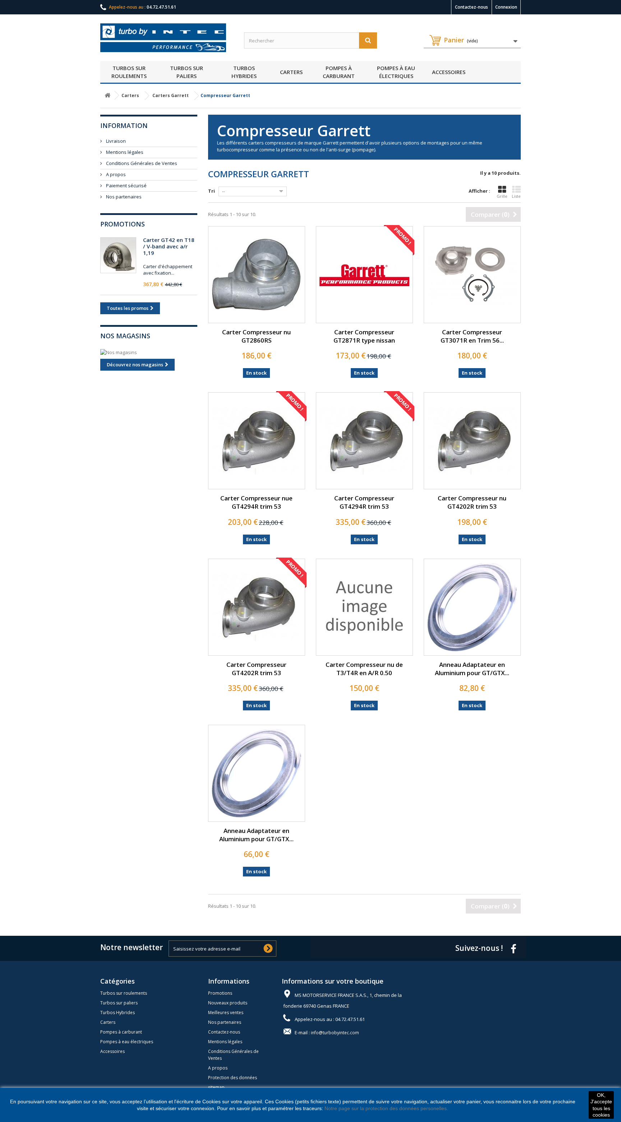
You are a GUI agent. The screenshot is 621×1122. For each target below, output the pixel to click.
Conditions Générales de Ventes (141, 163)
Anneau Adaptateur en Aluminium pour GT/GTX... (472, 668)
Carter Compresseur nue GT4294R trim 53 (256, 502)
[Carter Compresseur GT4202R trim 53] (257, 607)
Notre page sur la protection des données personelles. (386, 1108)
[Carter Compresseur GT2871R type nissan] (364, 275)
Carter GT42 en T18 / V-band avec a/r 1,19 (168, 246)
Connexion (506, 7)
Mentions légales (124, 152)
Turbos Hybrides (244, 71)
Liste (516, 196)
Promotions (122, 224)
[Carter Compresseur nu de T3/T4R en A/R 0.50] (364, 607)
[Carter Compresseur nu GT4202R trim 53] (472, 441)
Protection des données (232, 1078)
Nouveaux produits (227, 1003)
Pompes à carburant (339, 71)
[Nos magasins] (148, 352)
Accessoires (448, 71)
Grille (502, 196)
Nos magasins (125, 335)
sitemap (216, 1087)
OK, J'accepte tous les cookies (601, 1105)
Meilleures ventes (225, 1012)
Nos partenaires (123, 196)
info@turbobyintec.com (335, 1033)
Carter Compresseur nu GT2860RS (256, 336)
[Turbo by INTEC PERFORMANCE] (166, 37)
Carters (291, 71)
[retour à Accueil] (107, 95)
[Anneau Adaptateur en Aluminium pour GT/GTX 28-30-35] (472, 607)
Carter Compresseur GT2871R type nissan (364, 336)
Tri (211, 191)
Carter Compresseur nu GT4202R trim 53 (472, 502)
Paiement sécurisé (126, 185)
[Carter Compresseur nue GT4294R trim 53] (257, 441)
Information (124, 125)
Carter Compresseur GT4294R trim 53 (364, 502)
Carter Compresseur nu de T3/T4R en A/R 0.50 (364, 668)
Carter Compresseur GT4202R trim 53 (256, 668)
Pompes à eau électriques (396, 71)
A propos (115, 174)
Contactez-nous (471, 7)
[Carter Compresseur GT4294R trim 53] (364, 441)
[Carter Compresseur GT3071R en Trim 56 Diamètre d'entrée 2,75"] (472, 275)
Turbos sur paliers (186, 71)
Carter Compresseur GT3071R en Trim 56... (472, 336)
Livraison (115, 141)
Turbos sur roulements (129, 71)
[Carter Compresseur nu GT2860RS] (257, 275)
